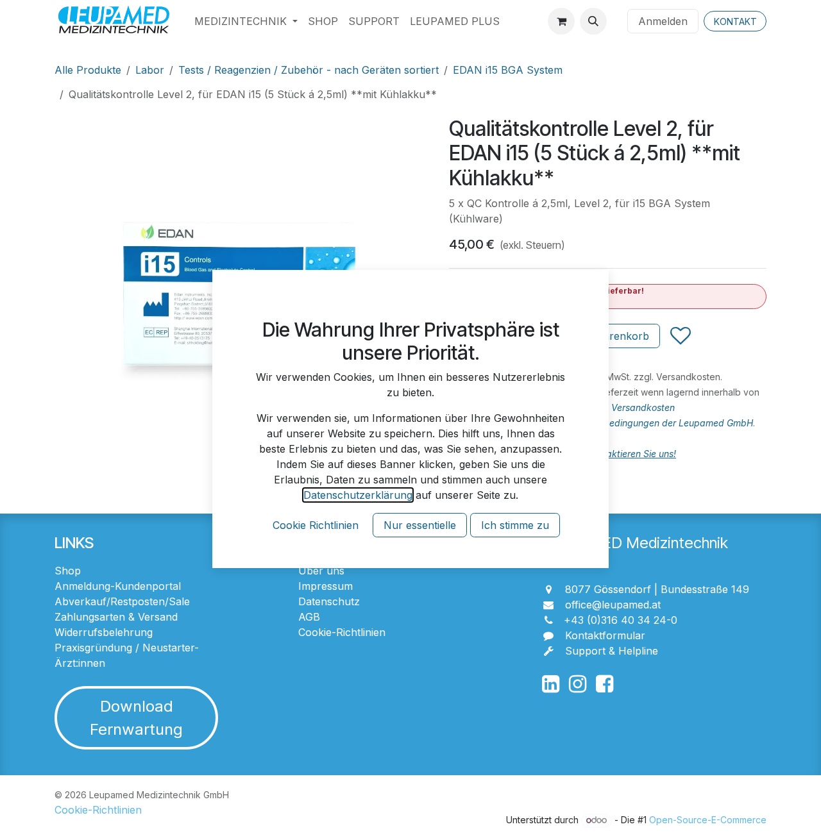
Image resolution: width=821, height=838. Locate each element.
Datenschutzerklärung (357, 495)
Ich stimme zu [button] (515, 525)
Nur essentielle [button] (420, 525)
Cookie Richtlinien (316, 525)
